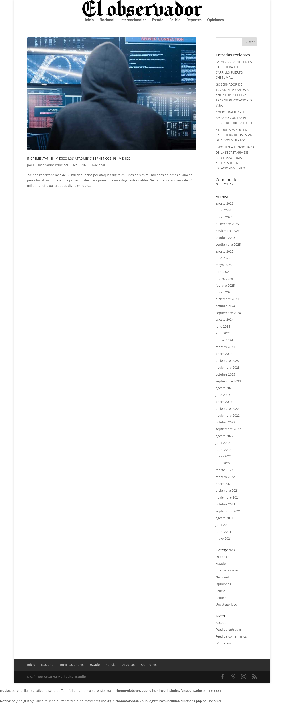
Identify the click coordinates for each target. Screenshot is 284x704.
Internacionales (133, 20)
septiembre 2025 (228, 244)
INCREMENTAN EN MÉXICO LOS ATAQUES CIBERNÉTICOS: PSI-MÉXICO (78, 158)
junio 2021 (223, 531)
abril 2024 (223, 333)
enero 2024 (224, 354)
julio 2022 (223, 443)
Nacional (107, 20)
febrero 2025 (225, 285)
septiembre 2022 (228, 429)
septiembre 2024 (228, 313)
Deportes (193, 20)
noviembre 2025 (228, 231)
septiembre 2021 (228, 511)
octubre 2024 (225, 306)
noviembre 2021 (228, 497)
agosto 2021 (224, 518)
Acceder (222, 622)
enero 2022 (224, 484)
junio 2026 (223, 210)
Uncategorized (226, 604)
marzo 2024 (224, 340)
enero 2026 (224, 217)
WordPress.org (226, 643)
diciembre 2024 (227, 299)
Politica (221, 598)
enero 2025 (224, 292)
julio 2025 (223, 258)
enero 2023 (224, 402)
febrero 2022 (225, 477)
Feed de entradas (229, 629)
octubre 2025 (225, 237)
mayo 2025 (224, 265)
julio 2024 (223, 326)
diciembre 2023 (227, 360)
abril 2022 (223, 463)
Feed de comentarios (231, 636)
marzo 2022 (224, 470)
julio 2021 (223, 525)
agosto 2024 (224, 319)
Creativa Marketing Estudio (65, 676)
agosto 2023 (224, 388)
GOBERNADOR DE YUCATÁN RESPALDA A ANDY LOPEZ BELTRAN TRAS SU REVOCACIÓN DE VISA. (235, 94)
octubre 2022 (225, 422)
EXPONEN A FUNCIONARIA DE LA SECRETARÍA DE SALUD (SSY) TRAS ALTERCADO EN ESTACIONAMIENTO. (235, 157)
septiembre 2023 (228, 381)
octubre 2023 (225, 374)
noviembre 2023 (228, 367)
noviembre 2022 (228, 415)
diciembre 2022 (227, 408)
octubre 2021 (225, 504)
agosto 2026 (224, 203)
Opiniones (215, 20)
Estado (158, 20)
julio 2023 (223, 395)
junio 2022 (223, 449)
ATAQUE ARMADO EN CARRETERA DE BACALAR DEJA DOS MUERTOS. (234, 135)
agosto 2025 (224, 251)
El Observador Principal (50, 165)
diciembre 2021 (227, 490)
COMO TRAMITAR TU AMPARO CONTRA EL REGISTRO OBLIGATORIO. (234, 117)
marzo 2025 (224, 278)
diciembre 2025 (227, 224)
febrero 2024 (225, 347)
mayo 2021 (224, 538)
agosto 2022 (224, 436)
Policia (175, 20)
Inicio (89, 20)
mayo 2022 (224, 456)
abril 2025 (223, 272)
